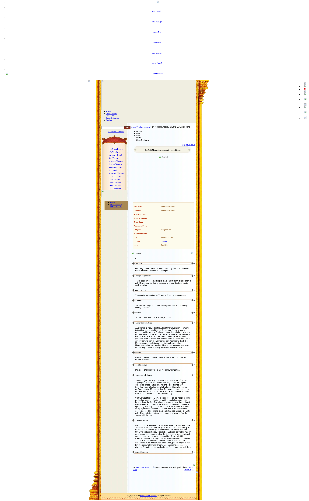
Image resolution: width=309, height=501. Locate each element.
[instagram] (304, 99)
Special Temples (112, 118)
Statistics (109, 120)
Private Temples (115, 182)
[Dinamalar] (157, 2)
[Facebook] (304, 83)
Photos (138, 138)
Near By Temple (142, 140)
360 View (110, 116)
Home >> (135, 127)
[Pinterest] (304, 94)
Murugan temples (115, 167)
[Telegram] (304, 91)
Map (138, 136)
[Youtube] (304, 89)
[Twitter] (304, 86)
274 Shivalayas (114, 152)
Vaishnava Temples (116, 155)
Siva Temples (114, 158)
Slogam (112, 202)
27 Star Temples (115, 176)
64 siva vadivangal (116, 205)
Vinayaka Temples (116, 161)
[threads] (304, 112)
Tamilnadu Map (115, 188)
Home (108, 111)
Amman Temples (115, 164)
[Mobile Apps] (304, 107)
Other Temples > (145, 127)
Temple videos (111, 114)
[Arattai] (304, 117)
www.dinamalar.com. (148, 496)
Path (138, 133)
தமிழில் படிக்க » (188, 145)
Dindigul (164, 241)
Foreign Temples (115, 185)
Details (139, 131)
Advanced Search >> (116, 132)
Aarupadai (113, 170)
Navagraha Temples (116, 173)
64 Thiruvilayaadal (116, 207)
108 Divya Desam (116, 149)
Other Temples (114, 179)
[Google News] (304, 104)
